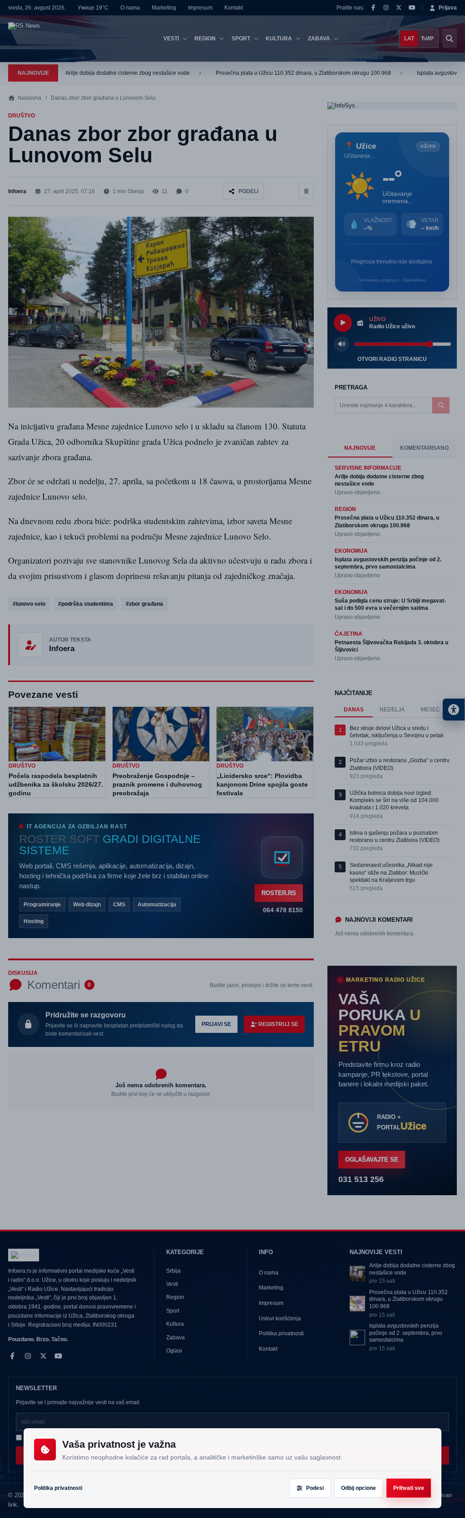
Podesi (315, 1488)
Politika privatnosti (58, 1488)
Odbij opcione (358, 1488)
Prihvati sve (408, 1488)
